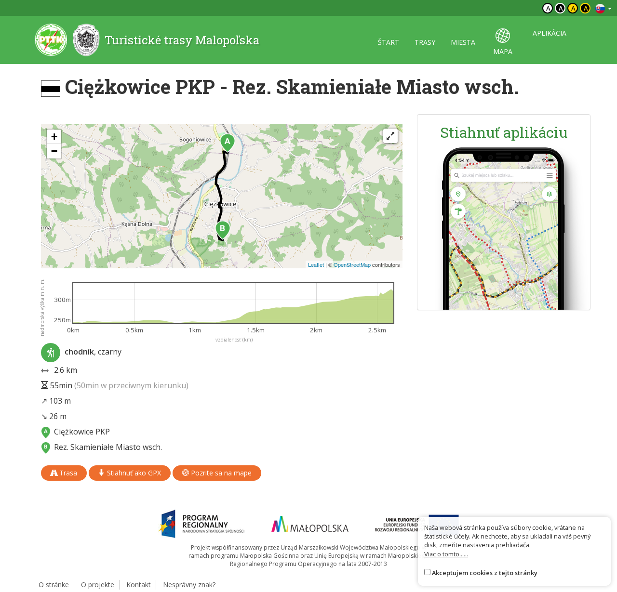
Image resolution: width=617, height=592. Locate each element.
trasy (425, 42)
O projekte (97, 584)
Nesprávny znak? (189, 584)
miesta (463, 42)
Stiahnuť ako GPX (133, 472)
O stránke (54, 584)
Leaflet (316, 264)
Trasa (67, 472)
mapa (502, 51)
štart (388, 42)
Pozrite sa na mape (220, 472)
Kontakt (138, 584)
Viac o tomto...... (446, 554)
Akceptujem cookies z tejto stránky (484, 572)
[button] (227, 143)
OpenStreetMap (352, 264)
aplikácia (549, 33)
